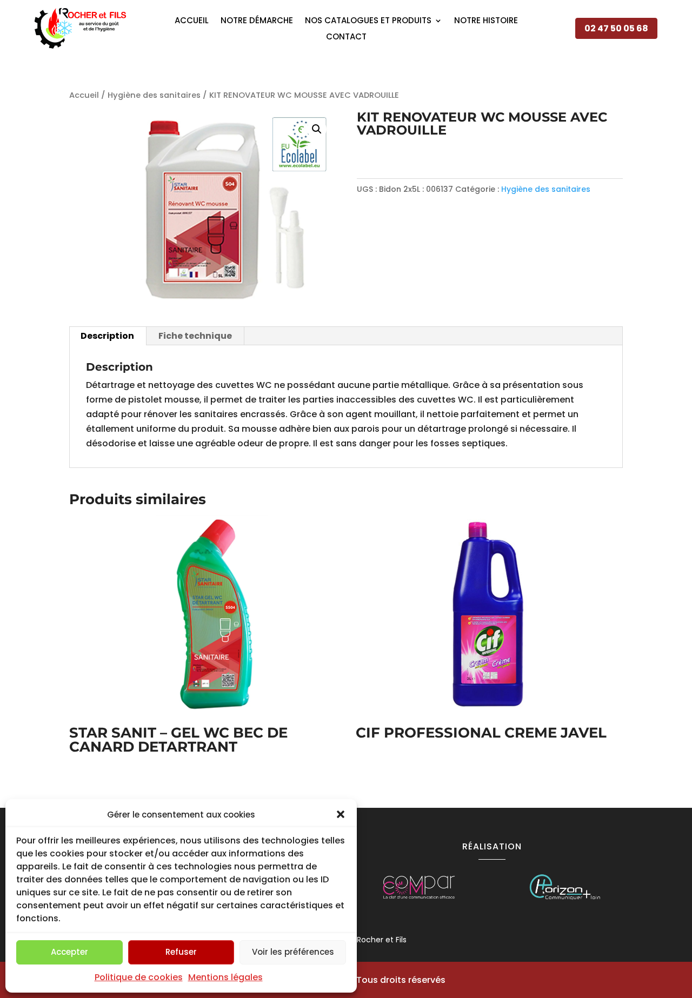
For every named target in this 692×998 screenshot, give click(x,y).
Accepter (69, 951)
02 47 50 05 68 (616, 28)
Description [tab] (107, 336)
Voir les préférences (293, 951)
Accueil (192, 21)
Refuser (181, 951)
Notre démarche (257, 21)
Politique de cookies (139, 977)
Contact (346, 37)
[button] (340, 814)
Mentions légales (225, 977)
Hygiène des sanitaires (154, 95)
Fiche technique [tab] (195, 336)
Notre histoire (486, 21)
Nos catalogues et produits (368, 21)
